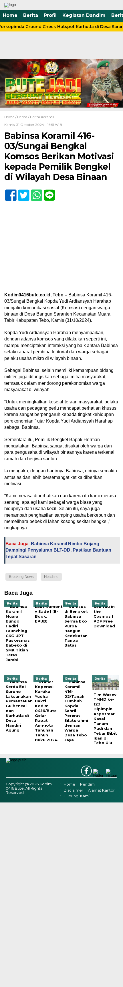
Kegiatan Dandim (84, 15)
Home (10, 15)
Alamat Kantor (101, 790)
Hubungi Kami (77, 796)
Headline (51, 576)
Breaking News (21, 576)
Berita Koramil (42, 117)
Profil (50, 15)
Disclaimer (73, 790)
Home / (10, 117)
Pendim (87, 784)
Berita (30, 15)
